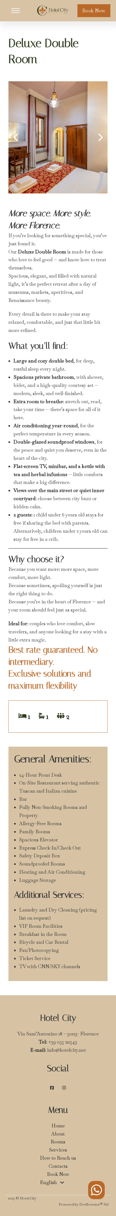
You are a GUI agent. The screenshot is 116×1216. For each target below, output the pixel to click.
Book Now (94, 11)
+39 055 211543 (62, 1042)
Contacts (58, 1166)
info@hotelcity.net (66, 1050)
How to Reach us (58, 1158)
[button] (15, 137)
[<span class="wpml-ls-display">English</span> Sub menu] (62, 1182)
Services (58, 1150)
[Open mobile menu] (15, 10)
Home (58, 1126)
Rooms (58, 1142)
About (58, 1134)
